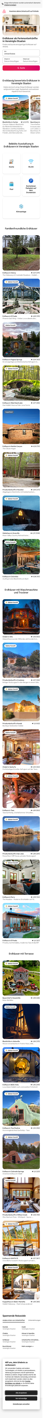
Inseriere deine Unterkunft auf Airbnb (24, 11)
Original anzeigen (10, 5)
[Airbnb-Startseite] (4, 11)
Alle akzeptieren (21, 1393)
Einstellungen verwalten (21, 1404)
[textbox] (11, 61)
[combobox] (21, 54)
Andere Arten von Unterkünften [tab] (14, 1320)
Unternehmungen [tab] (34, 1320)
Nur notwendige (21, 1398)
